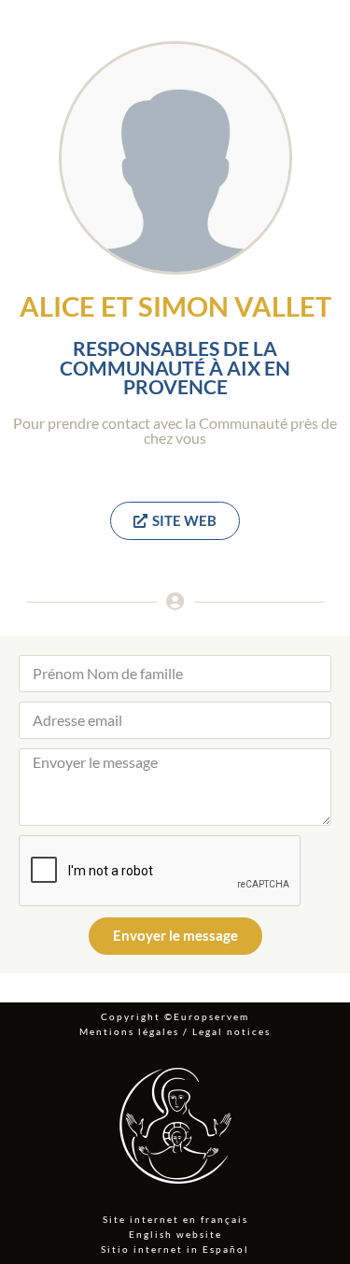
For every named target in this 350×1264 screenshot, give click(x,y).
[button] (175, 521)
